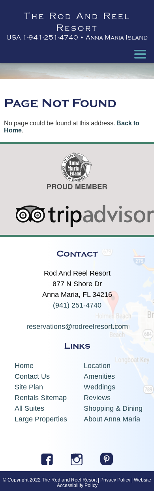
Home (24, 366)
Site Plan (29, 387)
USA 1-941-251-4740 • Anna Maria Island (77, 37)
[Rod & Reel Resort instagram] (76, 463)
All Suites (29, 408)
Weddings (99, 387)
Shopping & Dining (113, 408)
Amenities (99, 376)
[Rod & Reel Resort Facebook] (47, 463)
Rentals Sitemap (41, 398)
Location (97, 366)
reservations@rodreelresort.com (77, 326)
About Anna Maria (112, 419)
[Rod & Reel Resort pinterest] (106, 463)
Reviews (97, 398)
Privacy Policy (115, 480)
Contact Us (32, 376)
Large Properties (41, 419)
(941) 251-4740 (77, 305)
